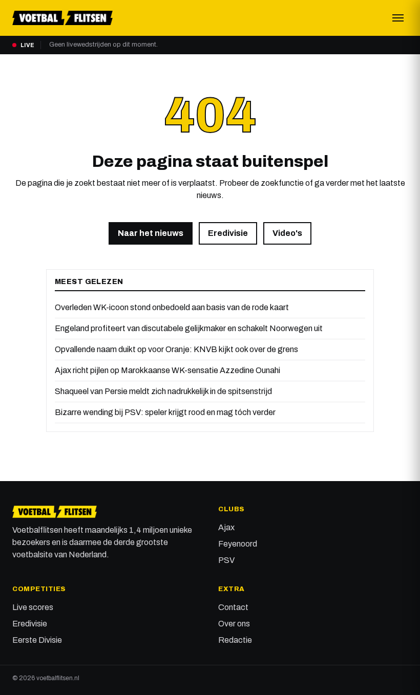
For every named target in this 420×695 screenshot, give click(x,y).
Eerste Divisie (37, 640)
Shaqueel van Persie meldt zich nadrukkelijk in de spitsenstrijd (163, 391)
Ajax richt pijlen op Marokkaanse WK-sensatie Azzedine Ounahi (167, 370)
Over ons (234, 623)
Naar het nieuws (150, 233)
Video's (287, 233)
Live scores (32, 607)
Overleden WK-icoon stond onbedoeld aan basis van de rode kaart (172, 307)
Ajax (226, 527)
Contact (233, 607)
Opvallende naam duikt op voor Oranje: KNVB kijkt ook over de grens (176, 349)
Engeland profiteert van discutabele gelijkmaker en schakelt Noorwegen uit (189, 328)
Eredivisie (228, 233)
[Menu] (398, 18)
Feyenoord (237, 543)
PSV (226, 560)
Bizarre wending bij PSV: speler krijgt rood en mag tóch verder (165, 412)
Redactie (235, 640)
